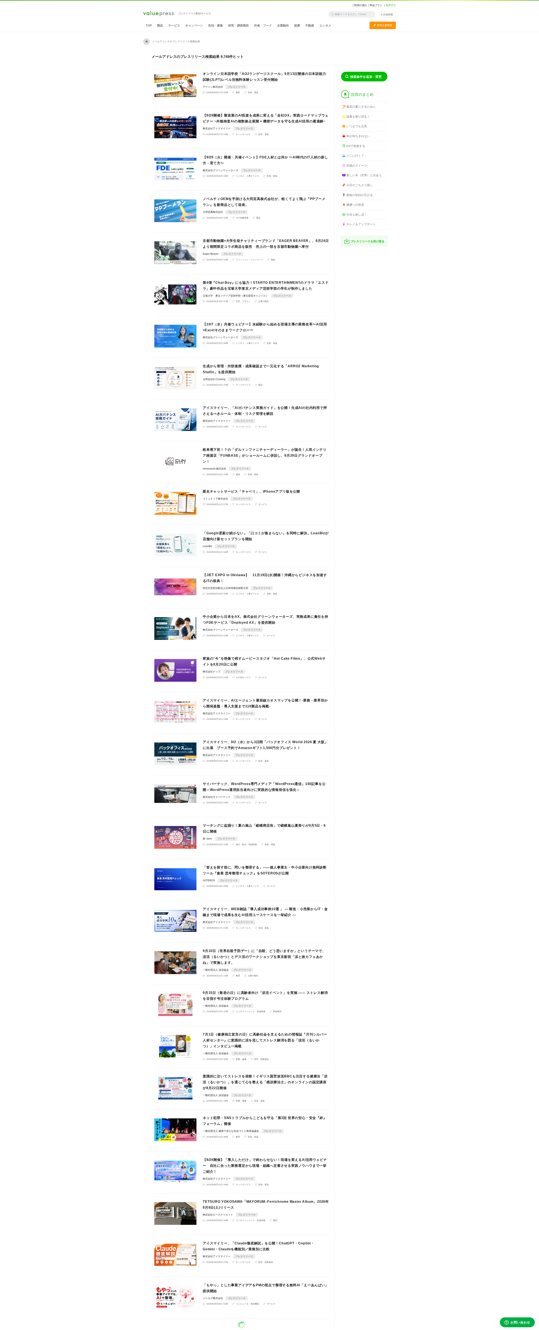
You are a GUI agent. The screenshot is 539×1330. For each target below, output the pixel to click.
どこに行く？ (355, 155)
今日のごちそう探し (359, 185)
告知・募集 (215, 25)
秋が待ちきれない (358, 136)
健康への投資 (355, 204)
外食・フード (263, 25)
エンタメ (325, 25)
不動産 (309, 25)
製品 (160, 25)
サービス (174, 25)
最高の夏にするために (361, 106)
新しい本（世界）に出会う (364, 175)
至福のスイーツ (356, 165)
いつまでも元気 (356, 126)
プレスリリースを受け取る (368, 241)
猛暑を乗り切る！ (358, 116)
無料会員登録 (382, 25)
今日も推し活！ (356, 214)
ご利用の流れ (359, 5)
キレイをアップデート (361, 224)
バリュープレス (158, 14)
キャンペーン (194, 25)
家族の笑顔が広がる (359, 195)
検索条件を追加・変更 (366, 76)
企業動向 (283, 25)
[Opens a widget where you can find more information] (517, 1322)
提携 (297, 25)
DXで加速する (355, 146)
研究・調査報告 (238, 25)
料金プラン (376, 5)
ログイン (391, 5)
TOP (149, 25)
